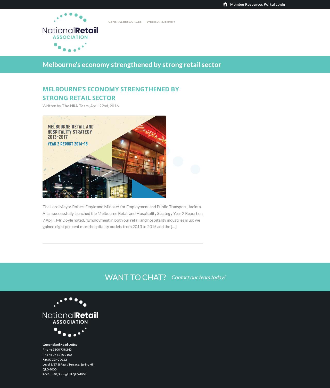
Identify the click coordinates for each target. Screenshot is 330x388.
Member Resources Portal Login (257, 4)
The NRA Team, (76, 105)
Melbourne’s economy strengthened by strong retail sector (111, 93)
